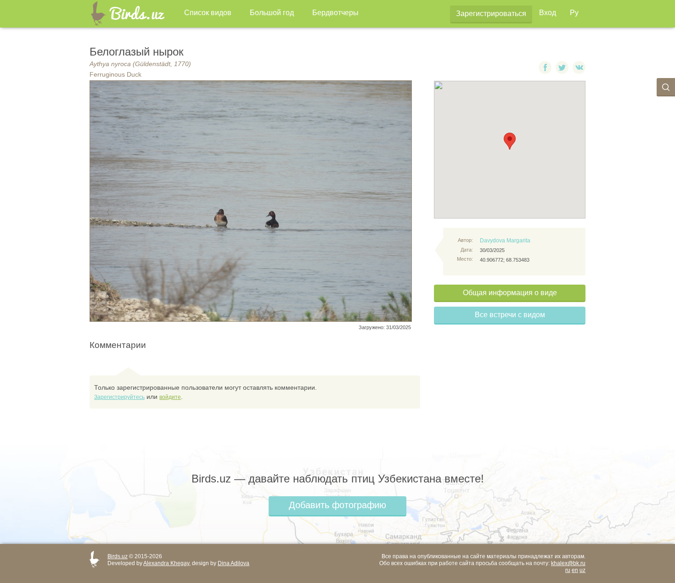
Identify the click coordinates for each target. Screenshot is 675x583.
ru (567, 570)
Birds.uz (117, 556)
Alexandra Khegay (166, 563)
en (575, 570)
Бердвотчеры (335, 13)
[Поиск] (666, 87)
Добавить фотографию (337, 505)
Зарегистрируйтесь (119, 397)
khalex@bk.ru (568, 563)
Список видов (207, 13)
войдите (170, 397)
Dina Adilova (233, 563)
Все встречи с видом (510, 315)
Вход (547, 13)
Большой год (272, 13)
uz (582, 570)
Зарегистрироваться (491, 13)
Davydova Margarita (505, 240)
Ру (574, 13)
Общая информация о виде (510, 293)
